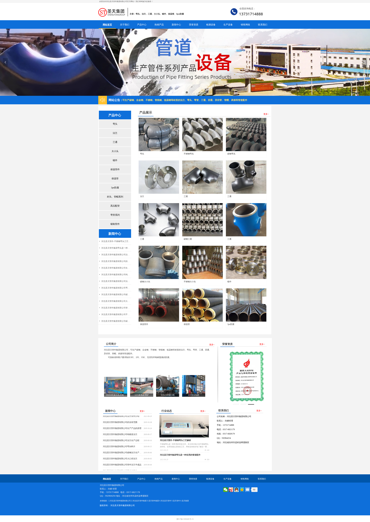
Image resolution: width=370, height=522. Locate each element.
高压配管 (115, 206)
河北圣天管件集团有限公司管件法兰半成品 (122, 459)
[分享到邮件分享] (247, 489)
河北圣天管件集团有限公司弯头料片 (119, 441)
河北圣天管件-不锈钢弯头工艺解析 (175, 440)
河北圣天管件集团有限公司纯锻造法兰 (120, 429)
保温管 (115, 178)
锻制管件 (115, 224)
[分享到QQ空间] (242, 489)
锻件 (115, 160)
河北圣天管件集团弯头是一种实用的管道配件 (180, 455)
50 (254, 489)
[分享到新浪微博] (231, 489)
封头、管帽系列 (115, 196)
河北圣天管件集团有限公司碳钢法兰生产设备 (123, 447)
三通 (115, 142)
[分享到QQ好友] (236, 489)
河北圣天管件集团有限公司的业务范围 (120, 417)
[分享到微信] (225, 489)
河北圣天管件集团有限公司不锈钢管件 (120, 465)
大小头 (115, 151)
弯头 (115, 124)
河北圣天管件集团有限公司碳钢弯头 (116, 321)
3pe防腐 (115, 187)
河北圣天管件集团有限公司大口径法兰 (120, 453)
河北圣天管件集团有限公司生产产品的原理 (122, 423)
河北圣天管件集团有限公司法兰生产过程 (121, 435)
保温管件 (115, 169)
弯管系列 (115, 215)
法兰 (115, 133)
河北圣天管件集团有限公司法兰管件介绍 (116, 255)
